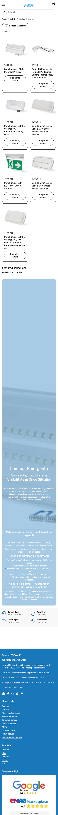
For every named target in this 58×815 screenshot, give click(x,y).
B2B (4, 764)
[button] (53, 4)
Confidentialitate (9, 723)
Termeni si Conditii (9, 720)
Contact (5, 706)
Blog (4, 753)
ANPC (4, 727)
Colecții (13, 19)
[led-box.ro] (28, 4)
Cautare (5, 709)
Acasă (4, 19)
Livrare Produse (8, 730)
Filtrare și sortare (17, 25)
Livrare (5, 760)
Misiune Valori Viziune (11, 713)
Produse (5, 750)
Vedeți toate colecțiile (12, 272)
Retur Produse (8, 734)
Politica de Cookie (9, 716)
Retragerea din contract (12, 737)
